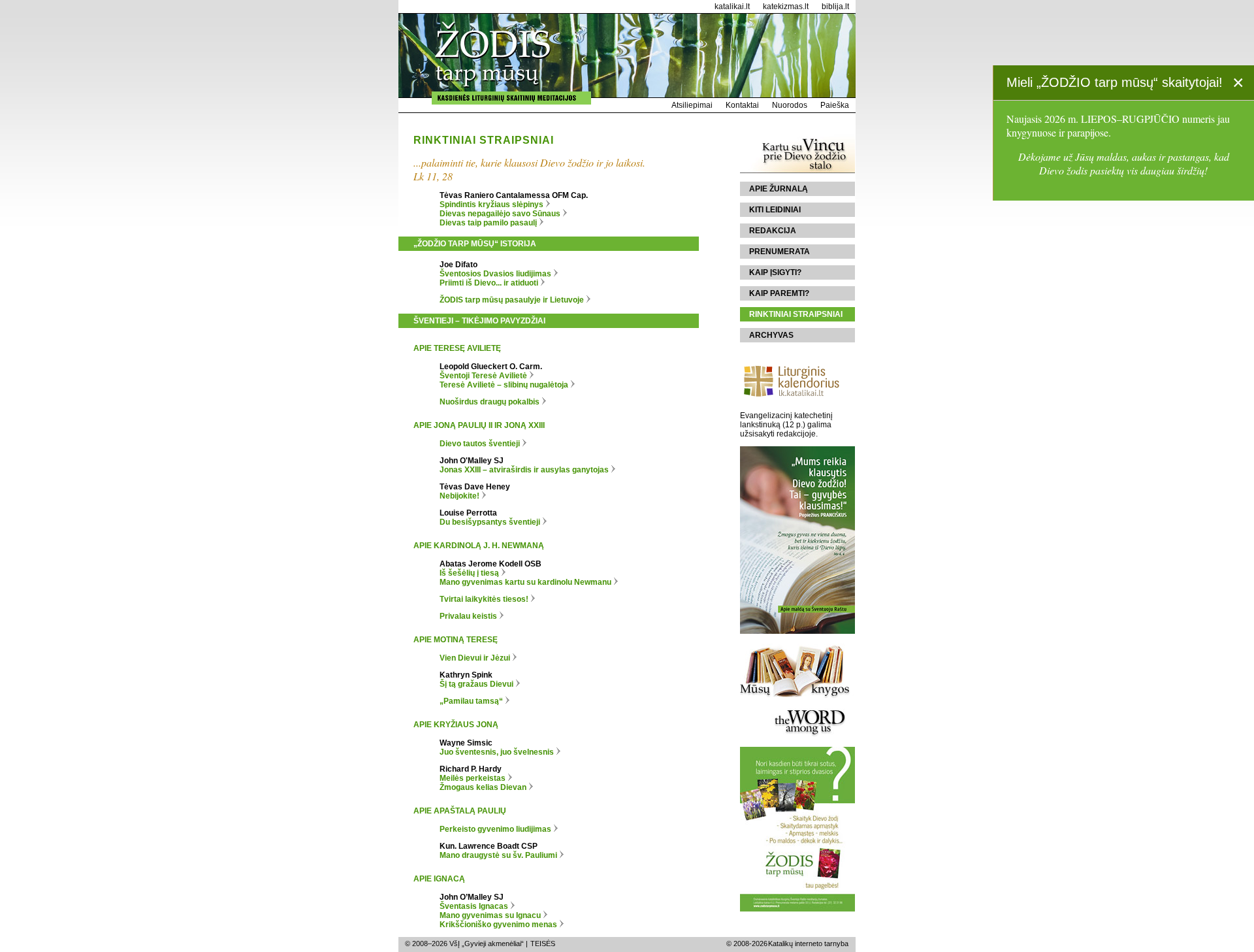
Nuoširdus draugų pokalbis (490, 401)
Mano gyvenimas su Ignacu (490, 915)
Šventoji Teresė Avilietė (484, 375)
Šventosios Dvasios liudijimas (495, 273)
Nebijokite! (459, 496)
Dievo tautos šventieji (480, 443)
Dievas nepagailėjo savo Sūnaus (500, 213)
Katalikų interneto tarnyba (808, 943)
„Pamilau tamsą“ (471, 701)
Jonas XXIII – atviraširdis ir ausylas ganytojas (524, 469)
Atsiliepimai (692, 105)
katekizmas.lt (786, 6)
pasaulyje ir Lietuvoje (512, 299)
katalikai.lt (732, 6)
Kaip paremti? (779, 293)
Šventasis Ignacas (474, 906)
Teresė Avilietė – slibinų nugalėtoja (505, 384)
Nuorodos (789, 105)
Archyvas (771, 335)
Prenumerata (779, 251)
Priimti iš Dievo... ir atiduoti (489, 282)
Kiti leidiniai (775, 209)
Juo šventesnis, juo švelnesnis (497, 752)
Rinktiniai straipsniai (796, 314)
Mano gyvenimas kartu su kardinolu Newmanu (525, 582)
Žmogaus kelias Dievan (483, 787)
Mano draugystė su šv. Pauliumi (498, 855)
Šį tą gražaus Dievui (476, 684)
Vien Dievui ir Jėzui (475, 658)
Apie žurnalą (778, 188)
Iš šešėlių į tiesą (469, 573)
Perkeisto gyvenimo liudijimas (495, 829)
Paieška (834, 105)
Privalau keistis (468, 616)
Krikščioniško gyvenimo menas (498, 924)
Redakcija (772, 230)
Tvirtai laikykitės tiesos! (485, 599)
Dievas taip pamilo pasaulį (488, 222)
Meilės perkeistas (473, 778)
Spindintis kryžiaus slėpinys (491, 204)
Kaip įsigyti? (775, 272)
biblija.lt (835, 6)
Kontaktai (742, 105)
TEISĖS (542, 943)
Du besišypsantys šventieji (490, 522)
